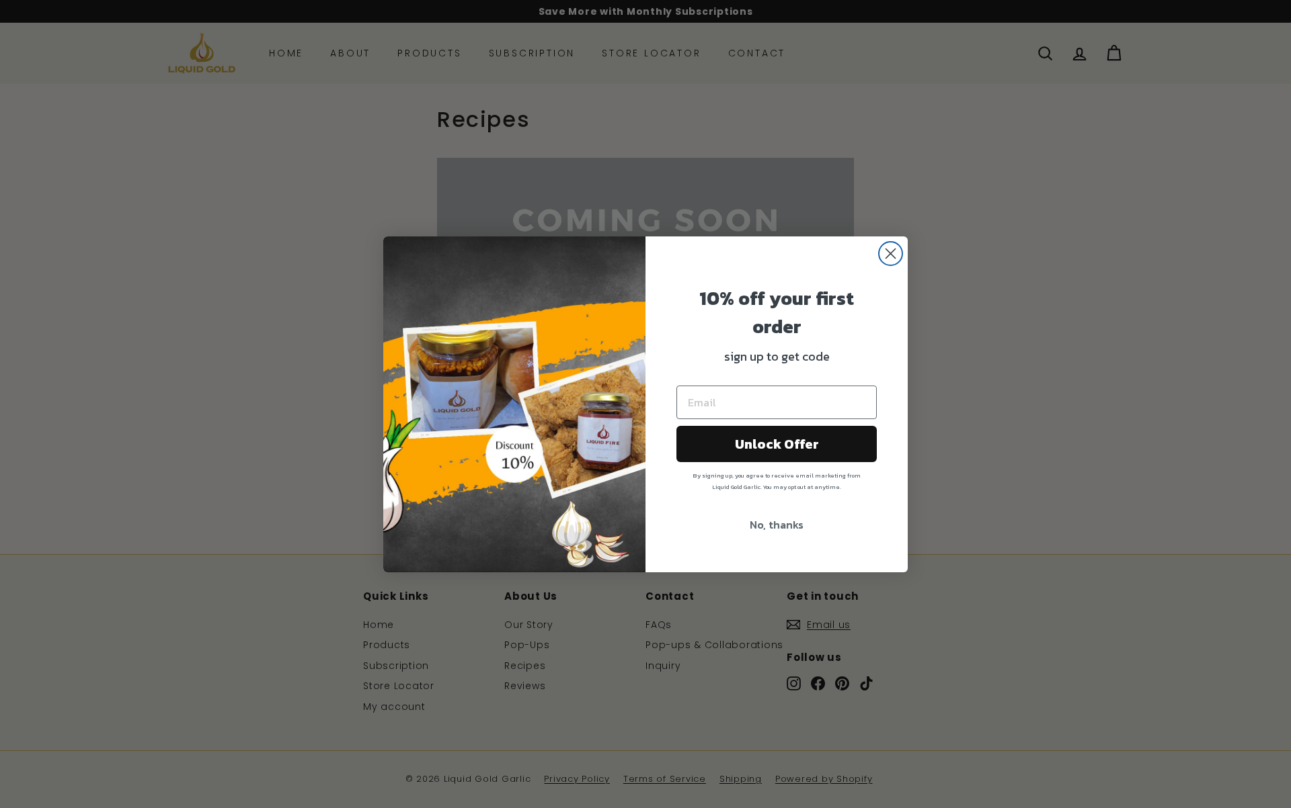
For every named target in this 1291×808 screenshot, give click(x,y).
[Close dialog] (890, 253)
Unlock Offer (777, 444)
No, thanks (777, 525)
